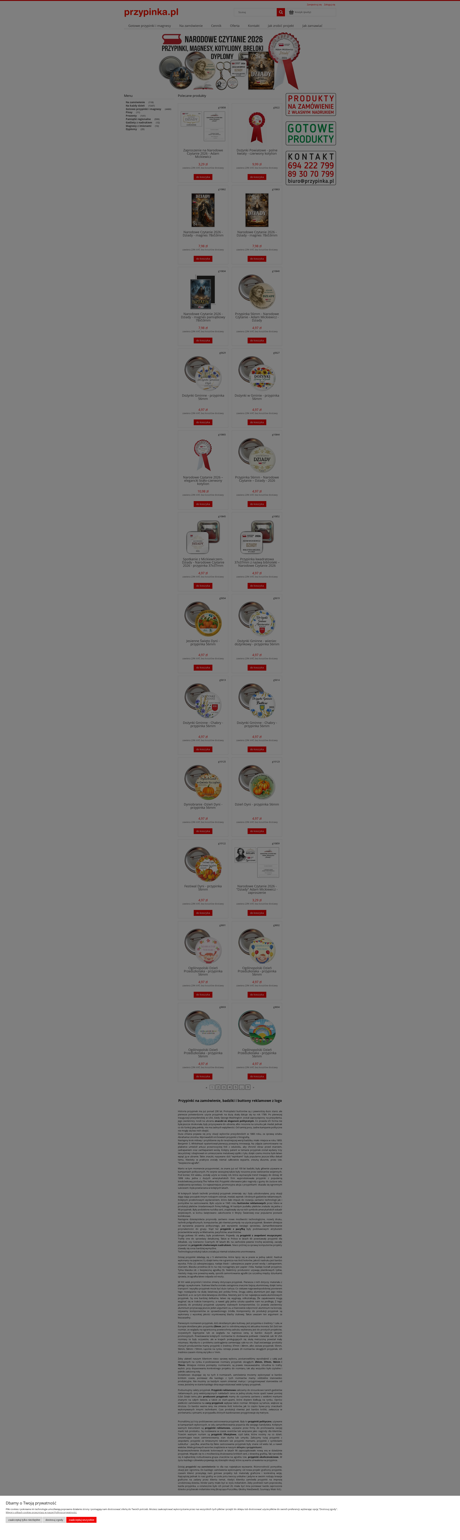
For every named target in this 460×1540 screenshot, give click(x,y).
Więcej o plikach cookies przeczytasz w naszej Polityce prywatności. (41, 1512)
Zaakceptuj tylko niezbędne (24, 1519)
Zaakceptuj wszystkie (81, 1519)
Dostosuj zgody (54, 1519)
